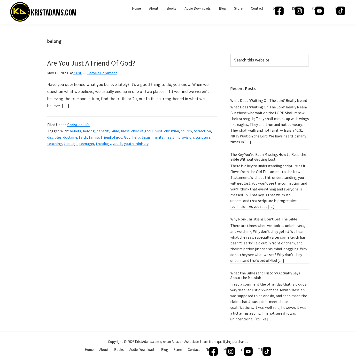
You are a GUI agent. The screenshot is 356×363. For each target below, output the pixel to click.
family (94, 137)
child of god (141, 131)
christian (171, 131)
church (186, 131)
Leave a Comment (102, 72)
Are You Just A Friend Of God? (91, 63)
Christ (157, 131)
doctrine (70, 137)
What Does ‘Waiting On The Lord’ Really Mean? (269, 100)
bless (125, 131)
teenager (86, 143)
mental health (164, 137)
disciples (54, 137)
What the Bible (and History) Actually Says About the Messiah (265, 275)
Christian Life (78, 124)
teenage (70, 143)
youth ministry (136, 143)
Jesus (146, 137)
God (127, 137)
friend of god (111, 137)
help (136, 137)
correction (202, 131)
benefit (102, 131)
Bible (114, 131)
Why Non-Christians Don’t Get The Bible (263, 219)
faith (83, 137)
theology (103, 143)
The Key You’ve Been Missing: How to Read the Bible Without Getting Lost (268, 156)
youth (117, 143)
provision (186, 137)
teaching (54, 143)
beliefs (75, 131)
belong (89, 131)
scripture (202, 137)
